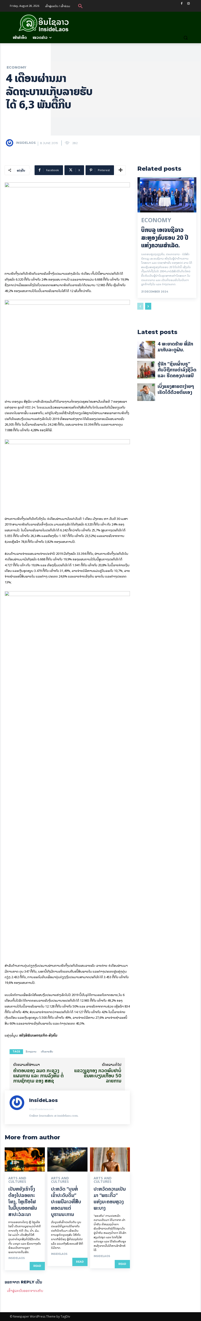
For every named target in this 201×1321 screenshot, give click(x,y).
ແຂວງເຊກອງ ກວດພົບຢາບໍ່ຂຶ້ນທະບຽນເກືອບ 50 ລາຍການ (97, 1075)
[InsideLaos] (10, 143)
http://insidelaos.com (41, 1109)
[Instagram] (188, 3)
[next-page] (148, 306)
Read (37, 1266)
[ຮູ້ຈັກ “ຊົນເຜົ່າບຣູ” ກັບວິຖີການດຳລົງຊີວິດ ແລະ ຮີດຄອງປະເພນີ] (146, 369)
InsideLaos (26, 143)
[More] (120, 170)
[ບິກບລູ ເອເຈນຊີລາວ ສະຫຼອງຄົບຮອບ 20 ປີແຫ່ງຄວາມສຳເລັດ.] (167, 194)
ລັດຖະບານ (31, 1051)
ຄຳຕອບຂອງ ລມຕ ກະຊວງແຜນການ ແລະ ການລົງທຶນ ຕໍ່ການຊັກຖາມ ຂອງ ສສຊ (38, 1075)
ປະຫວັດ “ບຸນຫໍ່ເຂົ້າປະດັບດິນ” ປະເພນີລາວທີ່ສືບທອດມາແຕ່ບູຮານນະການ (66, 1201)
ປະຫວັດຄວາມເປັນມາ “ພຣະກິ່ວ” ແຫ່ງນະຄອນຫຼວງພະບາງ (110, 1198)
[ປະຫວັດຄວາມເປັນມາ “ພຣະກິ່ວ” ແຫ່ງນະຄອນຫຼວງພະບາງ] (110, 1159)
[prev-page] (140, 306)
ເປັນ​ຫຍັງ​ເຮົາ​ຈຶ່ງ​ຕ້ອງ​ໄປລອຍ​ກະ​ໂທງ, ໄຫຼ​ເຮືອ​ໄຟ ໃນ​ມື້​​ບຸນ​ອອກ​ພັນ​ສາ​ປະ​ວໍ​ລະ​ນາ (22, 1201)
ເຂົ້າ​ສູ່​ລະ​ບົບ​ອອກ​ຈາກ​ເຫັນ (25, 1290)
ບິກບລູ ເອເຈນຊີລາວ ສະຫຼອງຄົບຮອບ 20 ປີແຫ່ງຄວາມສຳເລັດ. (164, 237)
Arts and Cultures (17, 1179)
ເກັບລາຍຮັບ (47, 1051)
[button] (80, 6)
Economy (16, 67)
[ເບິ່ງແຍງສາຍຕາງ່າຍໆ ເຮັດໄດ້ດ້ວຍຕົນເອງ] (146, 392)
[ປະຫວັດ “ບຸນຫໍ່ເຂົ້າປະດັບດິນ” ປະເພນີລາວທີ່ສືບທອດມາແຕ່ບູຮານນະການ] (67, 1159)
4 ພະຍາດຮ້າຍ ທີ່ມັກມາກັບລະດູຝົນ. (175, 347)
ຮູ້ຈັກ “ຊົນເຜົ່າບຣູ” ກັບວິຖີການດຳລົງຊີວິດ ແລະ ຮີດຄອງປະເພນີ (177, 369)
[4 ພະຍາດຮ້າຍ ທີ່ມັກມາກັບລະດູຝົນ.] (146, 349)
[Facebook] (181, 3)
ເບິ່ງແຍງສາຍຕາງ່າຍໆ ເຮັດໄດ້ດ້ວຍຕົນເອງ (176, 389)
